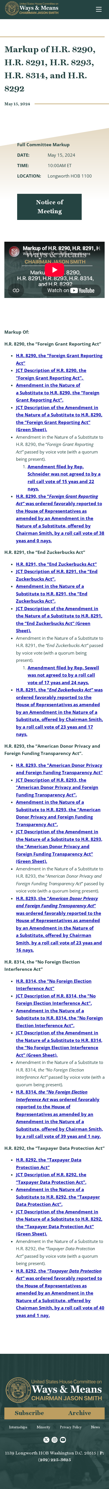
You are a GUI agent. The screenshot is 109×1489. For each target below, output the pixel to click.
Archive (79, 1412)
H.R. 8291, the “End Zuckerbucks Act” (56, 564)
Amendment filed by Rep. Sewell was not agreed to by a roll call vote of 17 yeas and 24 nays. (63, 675)
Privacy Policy (71, 1427)
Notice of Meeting (49, 206)
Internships (18, 1427)
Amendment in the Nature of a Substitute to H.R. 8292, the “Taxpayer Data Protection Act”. (58, 1196)
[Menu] (99, 10)
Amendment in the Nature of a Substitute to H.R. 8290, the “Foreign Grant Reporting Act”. (57, 392)
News (95, 1427)
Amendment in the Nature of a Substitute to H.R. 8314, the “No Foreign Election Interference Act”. (59, 1018)
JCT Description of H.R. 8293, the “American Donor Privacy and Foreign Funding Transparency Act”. (57, 787)
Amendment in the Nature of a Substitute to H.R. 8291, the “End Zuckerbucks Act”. (51, 593)
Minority (43, 1427)
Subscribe (29, 1412)
